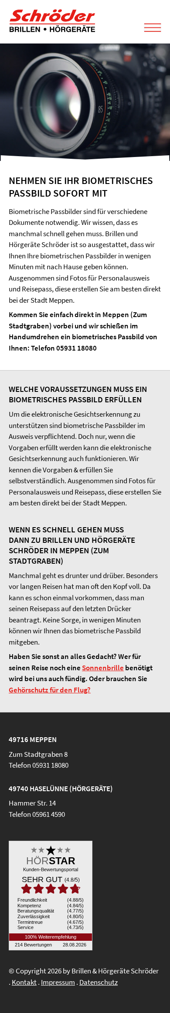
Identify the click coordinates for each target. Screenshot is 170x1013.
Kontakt (24, 982)
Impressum (58, 982)
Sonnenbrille (103, 667)
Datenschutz (98, 982)
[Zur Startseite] (52, 30)
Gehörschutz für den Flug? (50, 690)
